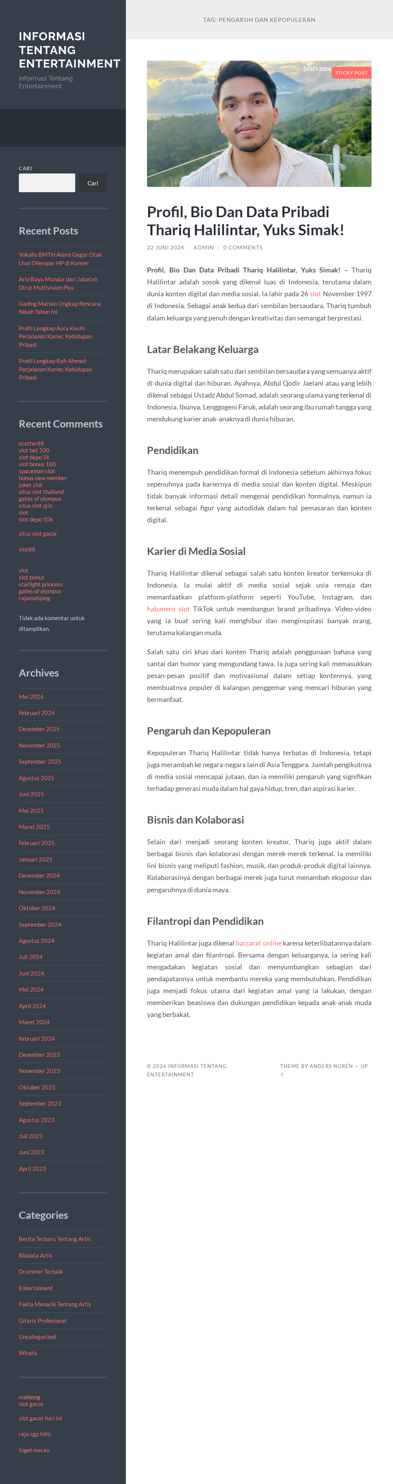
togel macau (34, 1449)
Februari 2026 (37, 712)
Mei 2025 (31, 810)
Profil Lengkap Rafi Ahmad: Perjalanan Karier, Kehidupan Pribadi (55, 369)
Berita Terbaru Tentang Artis (55, 1238)
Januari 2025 (36, 859)
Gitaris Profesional (42, 1320)
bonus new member (43, 477)
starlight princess (41, 584)
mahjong (29, 1396)
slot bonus (32, 577)
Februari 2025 (37, 842)
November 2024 (39, 891)
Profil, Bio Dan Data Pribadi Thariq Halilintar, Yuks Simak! (246, 220)
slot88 (27, 549)
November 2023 (39, 1070)
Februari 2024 (37, 1038)
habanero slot (168, 608)
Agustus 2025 (36, 777)
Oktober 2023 (37, 1087)
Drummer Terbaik (41, 1271)
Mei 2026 (31, 696)
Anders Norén (331, 1066)
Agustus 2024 (36, 940)
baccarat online (259, 943)
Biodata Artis (36, 1255)
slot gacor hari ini (40, 1418)
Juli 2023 (31, 1135)
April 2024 (32, 1005)
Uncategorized (37, 1336)
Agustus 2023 (36, 1119)
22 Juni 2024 (165, 247)
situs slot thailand (41, 491)
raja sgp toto (35, 1433)
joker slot (31, 484)
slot (23, 512)
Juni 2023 (31, 1152)
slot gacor (31, 1403)
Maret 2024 (34, 1021)
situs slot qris (36, 505)
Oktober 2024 (37, 908)
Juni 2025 (31, 794)
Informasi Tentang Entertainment (70, 50)
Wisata (28, 1352)
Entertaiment (36, 1287)
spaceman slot (37, 470)
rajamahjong (34, 597)
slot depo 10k (36, 519)
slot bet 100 (34, 450)
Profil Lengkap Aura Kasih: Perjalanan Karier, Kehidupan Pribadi (55, 336)
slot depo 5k (34, 457)
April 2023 (32, 1168)
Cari (25, 168)
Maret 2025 (34, 826)
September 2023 (40, 1103)
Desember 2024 (39, 875)
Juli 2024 (31, 956)
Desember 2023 (39, 1054)
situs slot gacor (38, 533)
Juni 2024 (31, 973)
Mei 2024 (31, 989)
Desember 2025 (39, 728)
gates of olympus (40, 498)
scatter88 (31, 443)
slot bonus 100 (37, 464)
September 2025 (40, 761)
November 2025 (39, 745)
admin (203, 247)
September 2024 (40, 924)
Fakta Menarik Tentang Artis (55, 1304)
